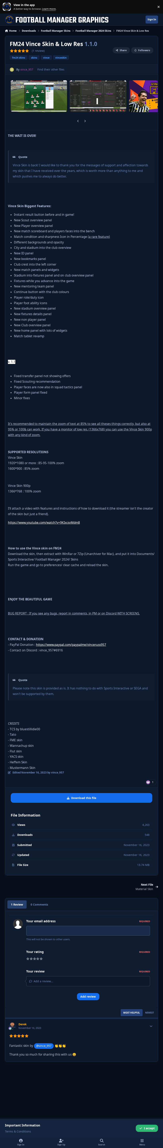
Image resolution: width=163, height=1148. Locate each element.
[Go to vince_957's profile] (12, 70)
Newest (149, 1012)
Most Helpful (131, 1012)
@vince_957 (43, 1046)
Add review (88, 996)
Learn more (7, 7)
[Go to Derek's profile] (12, 1026)
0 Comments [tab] (39, 904)
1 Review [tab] (17, 904)
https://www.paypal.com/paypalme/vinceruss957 (71, 645)
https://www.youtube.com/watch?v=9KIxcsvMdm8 (44, 523)
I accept (149, 1128)
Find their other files (50, 69)
